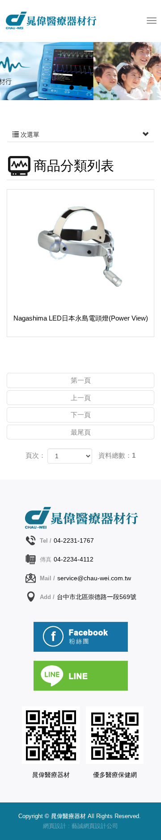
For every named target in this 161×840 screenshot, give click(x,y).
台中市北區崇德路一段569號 (96, 596)
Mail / (47, 578)
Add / (47, 597)
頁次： (35, 455)
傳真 (45, 559)
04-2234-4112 (73, 559)
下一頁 (81, 414)
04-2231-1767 (74, 540)
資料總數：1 (117, 455)
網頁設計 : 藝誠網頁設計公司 (80, 826)
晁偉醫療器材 (61, 22)
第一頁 (81, 380)
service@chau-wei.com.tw (94, 578)
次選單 (29, 134)
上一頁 (81, 397)
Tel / (45, 540)
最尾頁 (81, 432)
